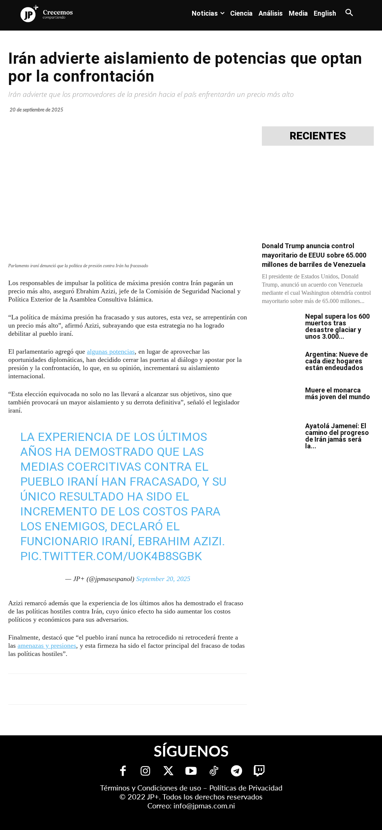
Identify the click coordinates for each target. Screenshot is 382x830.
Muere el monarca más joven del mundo (337, 393)
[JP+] (47, 13)
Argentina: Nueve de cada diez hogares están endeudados (336, 361)
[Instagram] (145, 771)
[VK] (138, 689)
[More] (190, 689)
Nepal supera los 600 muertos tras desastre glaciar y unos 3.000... (337, 326)
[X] (87, 689)
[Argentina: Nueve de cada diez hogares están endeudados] (280, 364)
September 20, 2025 (163, 579)
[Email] (155, 689)
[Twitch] (259, 771)
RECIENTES (317, 136)
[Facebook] (70, 689)
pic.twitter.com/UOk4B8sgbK (111, 556)
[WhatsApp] (121, 689)
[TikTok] (213, 771)
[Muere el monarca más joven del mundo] (280, 400)
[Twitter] (168, 771)
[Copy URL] (173, 689)
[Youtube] (191, 771)
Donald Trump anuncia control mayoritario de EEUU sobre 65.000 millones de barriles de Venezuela (314, 255)
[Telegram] (104, 689)
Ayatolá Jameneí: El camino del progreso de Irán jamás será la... (337, 436)
